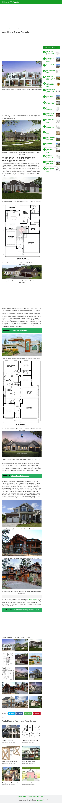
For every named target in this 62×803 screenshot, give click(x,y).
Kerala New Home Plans (28, 761)
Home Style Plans (51, 65)
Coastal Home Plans (7, 740)
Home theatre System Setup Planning (50, 169)
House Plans (5, 35)
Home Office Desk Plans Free (9, 761)
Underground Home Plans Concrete (50, 60)
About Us (42, 796)
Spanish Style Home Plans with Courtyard (50, 78)
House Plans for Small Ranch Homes (50, 163)
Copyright (30, 796)
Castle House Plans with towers (49, 150)
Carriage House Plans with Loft (10, 783)
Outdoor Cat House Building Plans (50, 84)
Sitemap (20, 796)
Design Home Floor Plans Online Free (32, 740)
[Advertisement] (31, 16)
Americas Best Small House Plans (50, 121)
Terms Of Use (36, 796)
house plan (10, 480)
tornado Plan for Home (28, 783)
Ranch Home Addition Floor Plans (50, 53)
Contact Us (25, 796)
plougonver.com (10, 1)
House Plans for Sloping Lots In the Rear (50, 91)
